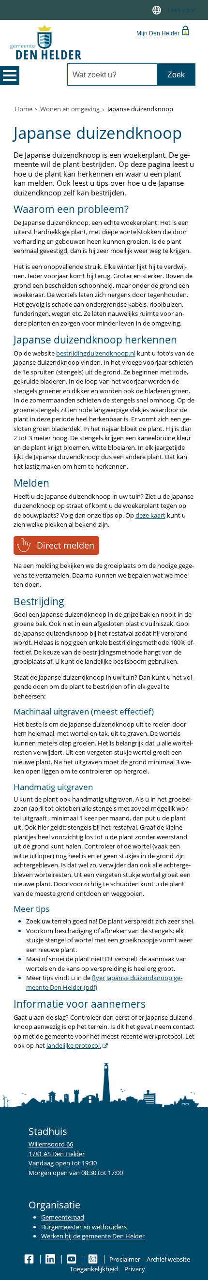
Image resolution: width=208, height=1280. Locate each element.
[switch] (156, 9)
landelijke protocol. (73, 1045)
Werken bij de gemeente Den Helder (93, 1236)
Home (23, 108)
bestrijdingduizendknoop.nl (95, 353)
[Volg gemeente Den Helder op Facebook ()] (29, 1259)
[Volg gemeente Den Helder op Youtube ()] (72, 1259)
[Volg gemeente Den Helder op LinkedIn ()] (51, 1259)
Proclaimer (124, 1259)
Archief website (168, 1259)
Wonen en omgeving (70, 108)
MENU (9, 75)
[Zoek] (176, 75)
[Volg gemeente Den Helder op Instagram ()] (93, 1259)
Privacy (134, 1269)
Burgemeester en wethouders (84, 1226)
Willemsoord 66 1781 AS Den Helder (57, 1149)
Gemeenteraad (62, 1217)
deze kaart (150, 515)
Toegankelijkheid (94, 1269)
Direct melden (65, 545)
